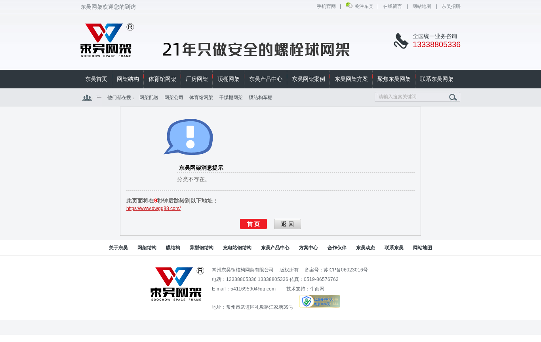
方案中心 (308, 247)
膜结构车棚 (260, 97)
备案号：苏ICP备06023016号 (336, 270)
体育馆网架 (201, 97)
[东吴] (177, 299)
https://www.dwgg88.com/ (153, 208)
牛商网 (317, 289)
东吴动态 (365, 247)
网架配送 (148, 97)
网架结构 (146, 247)
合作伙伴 (337, 247)
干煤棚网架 (231, 97)
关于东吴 (118, 247)
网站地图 (422, 6)
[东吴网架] (107, 53)
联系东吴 (394, 247)
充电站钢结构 (237, 247)
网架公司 (173, 97)
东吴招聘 (451, 6)
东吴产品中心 (275, 247)
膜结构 (173, 247)
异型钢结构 (201, 247)
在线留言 (393, 6)
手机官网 (326, 6)
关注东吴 (363, 6)
